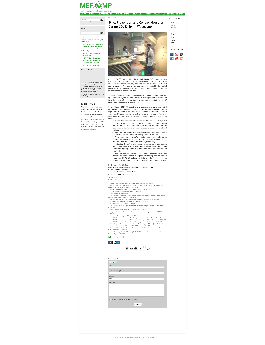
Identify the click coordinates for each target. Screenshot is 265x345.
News (114, 18)
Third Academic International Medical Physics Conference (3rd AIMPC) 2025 (92, 40)
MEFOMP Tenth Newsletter (92, 58)
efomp (172, 40)
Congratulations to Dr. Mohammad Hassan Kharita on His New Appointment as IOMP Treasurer (138, 212)
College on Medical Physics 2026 (119, 216)
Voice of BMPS (88, 56)
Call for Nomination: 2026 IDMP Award (121, 191)
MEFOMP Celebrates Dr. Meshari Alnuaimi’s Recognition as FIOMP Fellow (132, 222)
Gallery (157, 14)
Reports (173, 28)
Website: (111, 276)
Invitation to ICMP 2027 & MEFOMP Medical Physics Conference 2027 (131, 199)
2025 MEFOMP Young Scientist (119, 204)
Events (172, 25)
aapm (172, 37)
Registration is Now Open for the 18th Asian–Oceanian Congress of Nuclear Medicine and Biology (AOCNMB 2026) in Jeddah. (91, 85)
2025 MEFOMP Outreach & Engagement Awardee (124, 201)
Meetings (88, 103)
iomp (172, 43)
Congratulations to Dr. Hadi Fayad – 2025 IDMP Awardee (126, 226)
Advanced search (86, 22)
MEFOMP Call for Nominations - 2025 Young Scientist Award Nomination (131, 218)
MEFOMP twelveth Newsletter (93, 46)
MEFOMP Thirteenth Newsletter (93, 44)
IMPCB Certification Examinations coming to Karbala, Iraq (91, 79)
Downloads (137, 14)
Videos (148, 14)
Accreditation (168, 14)
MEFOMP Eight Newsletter (91, 65)
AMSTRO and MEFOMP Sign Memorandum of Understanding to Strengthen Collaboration (136, 205)
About (83, 14)
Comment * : (113, 282)
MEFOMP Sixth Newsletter (91, 63)
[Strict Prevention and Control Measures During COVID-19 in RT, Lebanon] (137, 33)
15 (128, 237)
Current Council (105, 14)
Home (109, 18)
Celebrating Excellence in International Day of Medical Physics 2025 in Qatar (132, 224)
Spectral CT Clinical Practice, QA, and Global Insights (125, 189)
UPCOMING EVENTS (122, 14)
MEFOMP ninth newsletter (91, 60)
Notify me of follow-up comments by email (124, 299)
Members (92, 14)
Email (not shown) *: (115, 271)
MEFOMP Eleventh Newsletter (92, 53)
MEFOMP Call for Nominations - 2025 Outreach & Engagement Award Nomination (134, 220)
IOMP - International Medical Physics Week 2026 (124, 210)
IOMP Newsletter (114, 193)
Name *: (111, 265)
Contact (179, 14)
